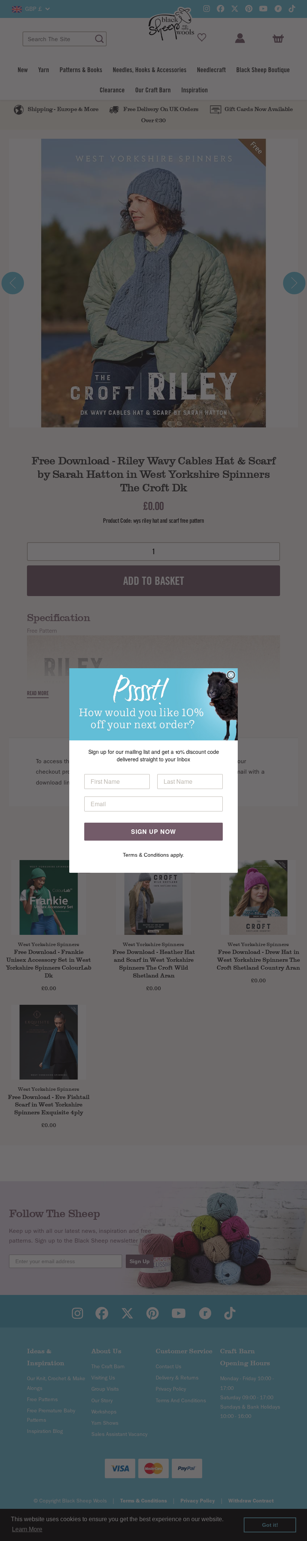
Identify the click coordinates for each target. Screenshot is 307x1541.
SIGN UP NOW (153, 831)
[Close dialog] (231, 675)
